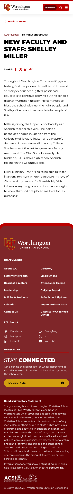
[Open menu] (66, 7)
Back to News (17, 21)
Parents (50, 7)
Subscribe (17, 382)
